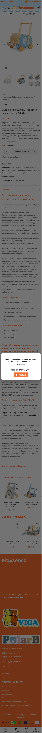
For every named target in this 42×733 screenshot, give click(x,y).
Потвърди (21, 375)
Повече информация (20, 370)
